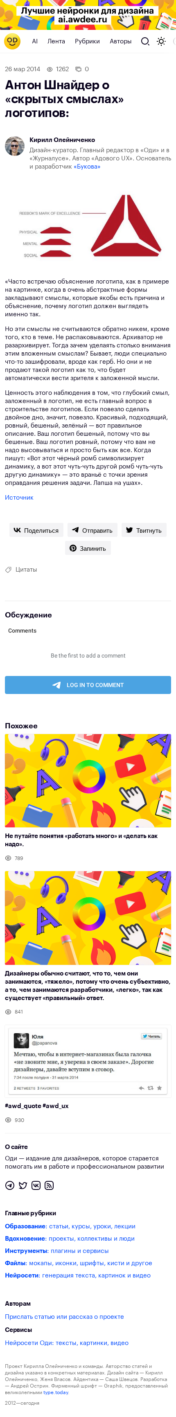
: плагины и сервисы (57, 1251)
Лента (56, 41)
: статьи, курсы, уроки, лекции (70, 1226)
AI (35, 41)
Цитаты (26, 570)
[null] (36, 530)
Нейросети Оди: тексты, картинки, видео (67, 1343)
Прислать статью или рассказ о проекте (64, 1317)
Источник (19, 498)
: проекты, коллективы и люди (70, 1239)
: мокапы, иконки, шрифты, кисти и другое (78, 1263)
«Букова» (87, 167)
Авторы (121, 41)
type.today (55, 1392)
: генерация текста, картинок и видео (78, 1276)
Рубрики (87, 41)
